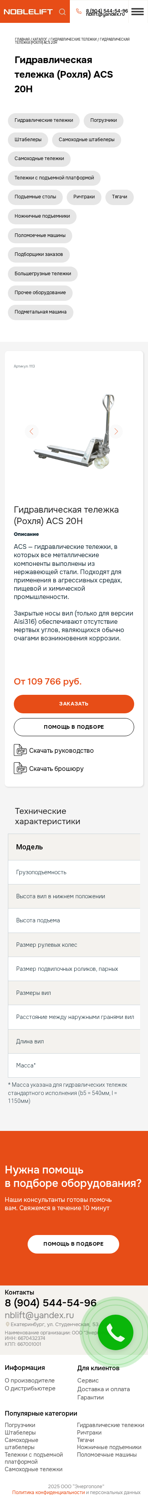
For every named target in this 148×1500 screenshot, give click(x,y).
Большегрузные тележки (43, 274)
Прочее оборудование (40, 292)
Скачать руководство (61, 750)
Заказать (74, 703)
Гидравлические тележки (74, 39)
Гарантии (90, 1397)
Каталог (40, 39)
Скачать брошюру (56, 769)
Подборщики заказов (39, 254)
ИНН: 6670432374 (25, 1338)
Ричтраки (84, 197)
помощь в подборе (74, 727)
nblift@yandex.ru (39, 1315)
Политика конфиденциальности (48, 1493)
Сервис (88, 1380)
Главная (22, 39)
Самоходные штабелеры (86, 139)
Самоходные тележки (39, 158)
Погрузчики (103, 120)
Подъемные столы (35, 197)
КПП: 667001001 (23, 1344)
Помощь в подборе (73, 1244)
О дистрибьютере (30, 1388)
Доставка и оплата (103, 1389)
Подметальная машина (41, 312)
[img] (28, 12)
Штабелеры (28, 139)
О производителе (30, 1380)
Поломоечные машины (40, 235)
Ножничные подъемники (42, 216)
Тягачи (119, 197)
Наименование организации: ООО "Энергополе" (59, 1333)
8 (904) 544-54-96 (51, 1303)
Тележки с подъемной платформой (54, 178)
